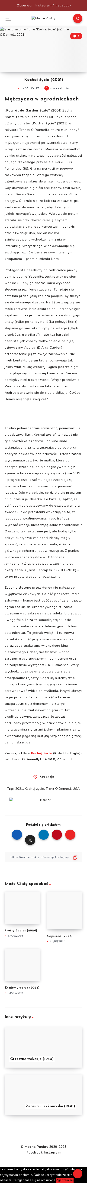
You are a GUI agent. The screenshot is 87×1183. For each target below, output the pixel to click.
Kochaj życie (34, 789)
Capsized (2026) (60, 936)
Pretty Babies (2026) (21, 930)
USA (76, 789)
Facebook (63, 5)
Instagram (43, 5)
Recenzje (46, 777)
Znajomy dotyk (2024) (22, 987)
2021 (19, 789)
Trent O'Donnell (58, 789)
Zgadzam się (65, 1180)
